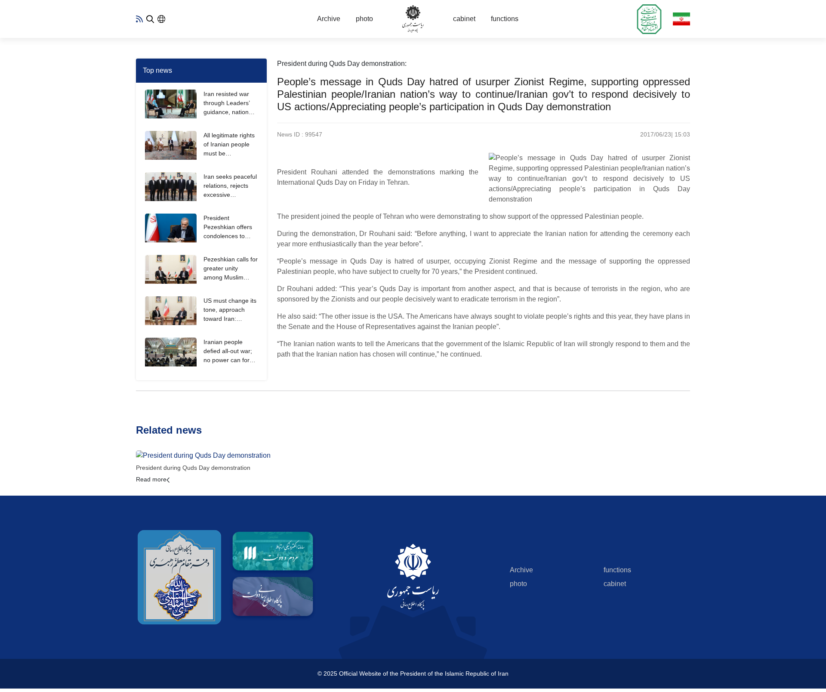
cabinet (464, 18)
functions (504, 18)
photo (364, 18)
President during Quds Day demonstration (193, 467)
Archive (328, 18)
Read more (151, 479)
